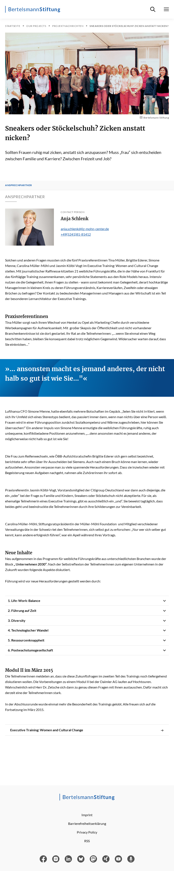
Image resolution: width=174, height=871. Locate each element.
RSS (87, 841)
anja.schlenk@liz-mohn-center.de (85, 229)
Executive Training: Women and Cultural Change (46, 730)
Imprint (87, 815)
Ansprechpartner (18, 185)
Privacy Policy (87, 832)
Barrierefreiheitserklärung (87, 823)
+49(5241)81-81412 (76, 234)
